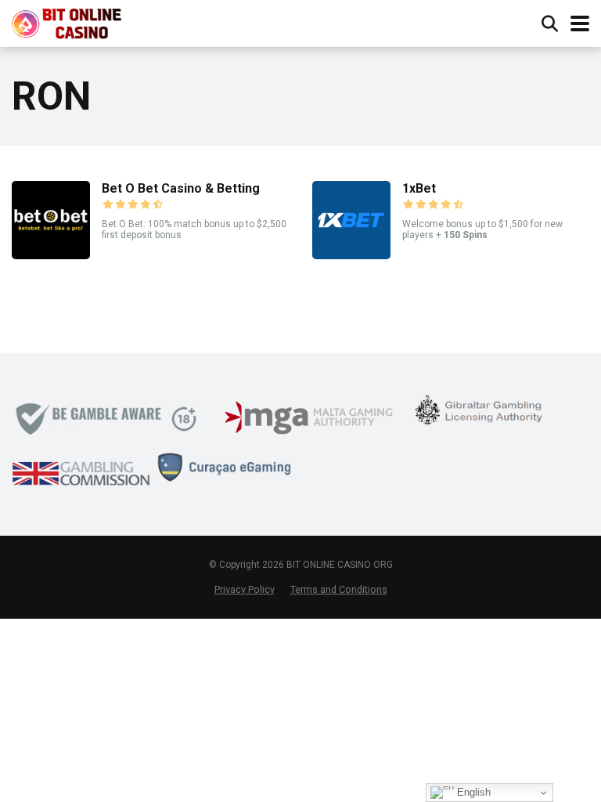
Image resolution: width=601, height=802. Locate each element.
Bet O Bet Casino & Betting (181, 188)
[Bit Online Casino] (74, 21)
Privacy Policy (244, 589)
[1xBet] (351, 254)
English (472, 792)
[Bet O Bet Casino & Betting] (51, 254)
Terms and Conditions (338, 589)
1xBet (419, 188)
